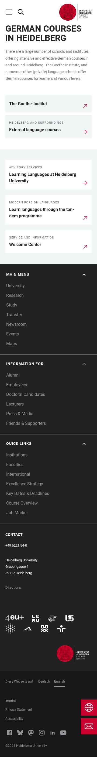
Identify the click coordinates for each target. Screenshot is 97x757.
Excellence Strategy (24, 483)
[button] (46, 274)
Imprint (10, 701)
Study (11, 305)
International (18, 474)
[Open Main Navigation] (11, 12)
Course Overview (22, 503)
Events (12, 333)
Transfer (14, 314)
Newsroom (16, 324)
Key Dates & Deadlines (27, 493)
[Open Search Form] (23, 12)
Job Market (17, 512)
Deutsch (44, 681)
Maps (11, 343)
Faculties (14, 464)
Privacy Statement (18, 709)
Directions (13, 587)
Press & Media (19, 413)
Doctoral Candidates (25, 394)
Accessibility (14, 719)
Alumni (13, 375)
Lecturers (15, 404)
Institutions (16, 454)
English (59, 681)
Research (15, 295)
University (15, 285)
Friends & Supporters (26, 423)
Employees (16, 384)
